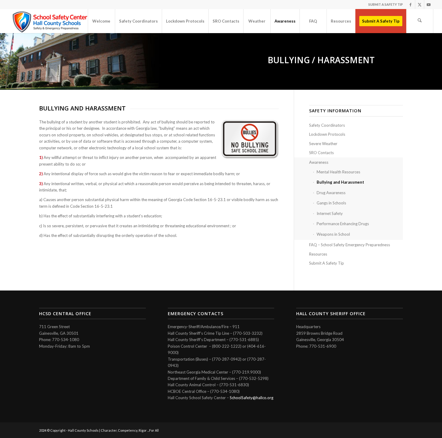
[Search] (419, 21)
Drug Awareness (331, 192)
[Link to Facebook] (410, 4)
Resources (318, 254)
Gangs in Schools (331, 202)
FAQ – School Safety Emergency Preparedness (349, 244)
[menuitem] (101, 21)
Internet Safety (330, 213)
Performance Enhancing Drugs (343, 223)
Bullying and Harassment (340, 182)
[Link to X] (419, 4)
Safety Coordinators (327, 125)
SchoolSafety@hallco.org (251, 397)
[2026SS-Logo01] (50, 21)
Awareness (318, 162)
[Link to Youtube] (428, 4)
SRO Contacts (321, 152)
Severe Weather (323, 143)
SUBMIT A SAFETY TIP (385, 4)
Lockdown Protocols (327, 134)
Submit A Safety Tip (326, 263)
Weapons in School (333, 234)
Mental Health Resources (338, 171)
